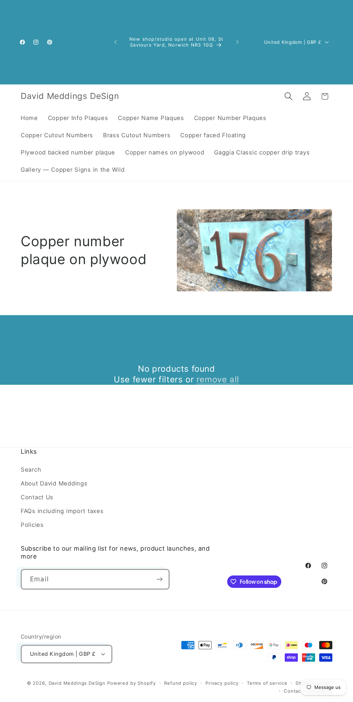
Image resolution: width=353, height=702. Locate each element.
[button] (288, 96)
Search (31, 469)
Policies (32, 524)
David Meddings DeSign (77, 683)
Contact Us (37, 497)
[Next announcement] (237, 42)
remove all (217, 379)
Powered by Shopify (131, 683)
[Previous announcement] (115, 42)
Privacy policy (222, 683)
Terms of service (267, 683)
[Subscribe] (159, 579)
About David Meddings (54, 483)
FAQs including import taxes (62, 511)
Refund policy (180, 683)
